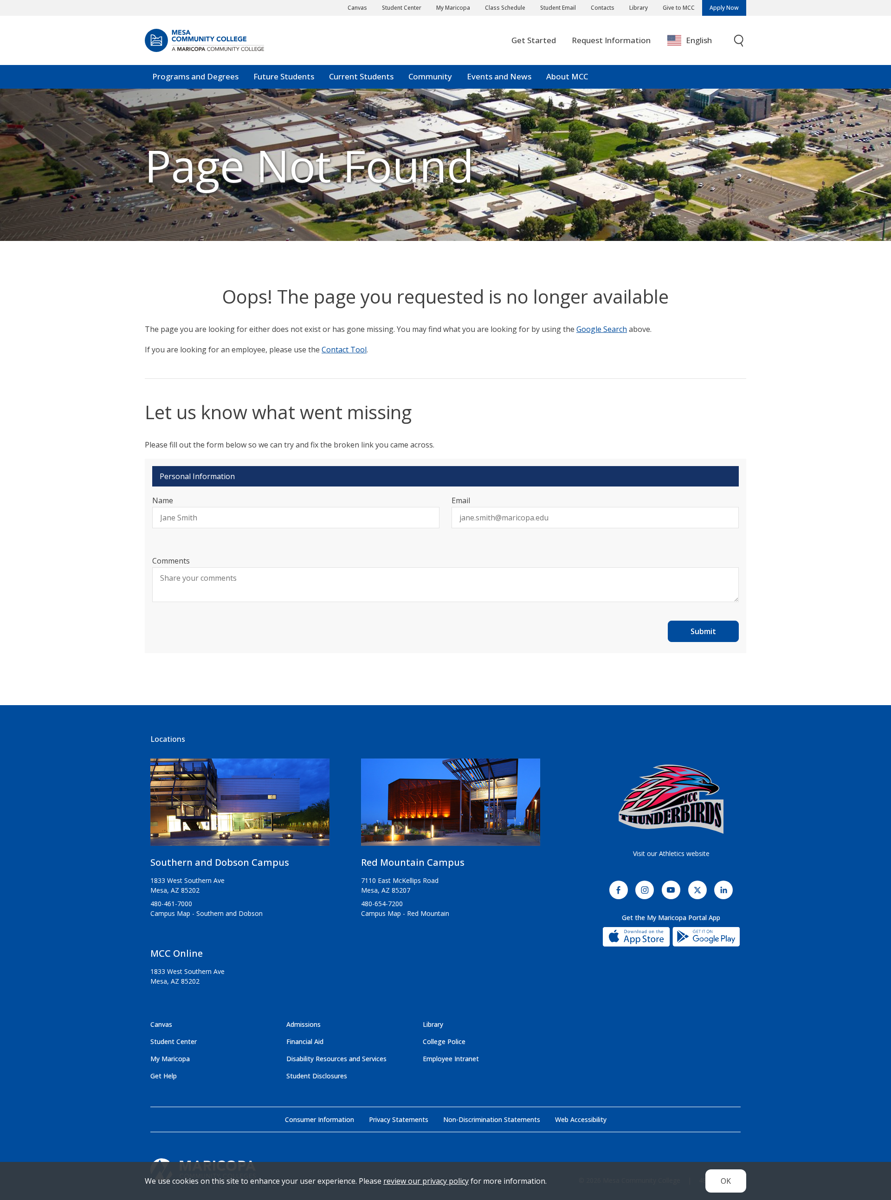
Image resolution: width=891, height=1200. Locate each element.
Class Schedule (505, 8)
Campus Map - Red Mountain (405, 913)
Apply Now (724, 8)
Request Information (611, 40)
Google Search (601, 329)
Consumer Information (319, 1119)
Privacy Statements (398, 1119)
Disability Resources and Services (336, 1058)
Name (162, 500)
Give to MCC (679, 8)
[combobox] (696, 41)
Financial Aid (304, 1041)
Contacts (602, 8)
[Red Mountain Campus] (450, 806)
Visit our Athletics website (671, 853)
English (699, 40)
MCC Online (176, 953)
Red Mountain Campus (413, 862)
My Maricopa (453, 8)
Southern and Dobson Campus (219, 862)
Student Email (558, 8)
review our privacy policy (426, 1181)
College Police (444, 1041)
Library (638, 8)
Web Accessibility (581, 1119)
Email (461, 500)
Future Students (283, 76)
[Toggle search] (739, 40)
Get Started (533, 40)
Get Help (163, 1075)
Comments (171, 561)
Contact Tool (344, 349)
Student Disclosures (316, 1075)
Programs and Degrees (195, 76)
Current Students (361, 76)
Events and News (499, 76)
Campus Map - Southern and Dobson (206, 913)
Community (430, 76)
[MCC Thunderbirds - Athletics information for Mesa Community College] (671, 799)
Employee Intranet (451, 1058)
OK (726, 1181)
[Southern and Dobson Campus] (239, 806)
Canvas (357, 8)
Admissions (303, 1024)
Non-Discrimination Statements (491, 1119)
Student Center (401, 8)
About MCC (567, 76)
